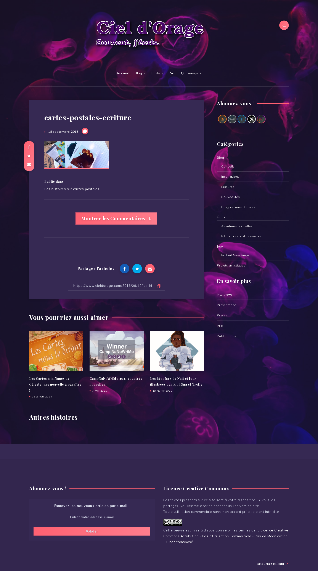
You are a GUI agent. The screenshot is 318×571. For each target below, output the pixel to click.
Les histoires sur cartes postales (72, 189)
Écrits (155, 73)
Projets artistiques (231, 265)
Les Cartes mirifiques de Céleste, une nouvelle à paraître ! (55, 384)
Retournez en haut (271, 563)
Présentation (227, 305)
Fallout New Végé (235, 255)
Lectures (227, 187)
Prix (172, 73)
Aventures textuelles (236, 226)
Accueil (123, 73)
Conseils (227, 166)
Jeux (220, 246)
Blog (138, 73)
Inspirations (230, 177)
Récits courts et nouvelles (241, 236)
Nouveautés (230, 197)
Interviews (225, 295)
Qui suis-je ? (191, 73)
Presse (222, 315)
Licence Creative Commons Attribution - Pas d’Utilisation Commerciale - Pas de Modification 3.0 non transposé (225, 536)
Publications (226, 336)
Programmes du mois (238, 207)
